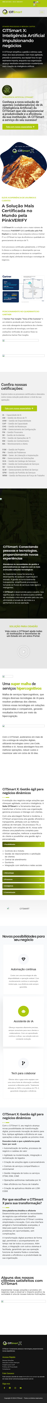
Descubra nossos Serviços (10, 1362)
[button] (23, 652)
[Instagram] (15, 1388)
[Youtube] (21, 1388)
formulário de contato (30, 1377)
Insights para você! (8, 1365)
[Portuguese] (39, 2)
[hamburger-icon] (42, 12)
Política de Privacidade (9, 1367)
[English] (35, 2)
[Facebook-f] (4, 1388)
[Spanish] (35, 5)
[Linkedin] (10, 1388)
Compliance (6, 1369)
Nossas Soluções (8, 1360)
